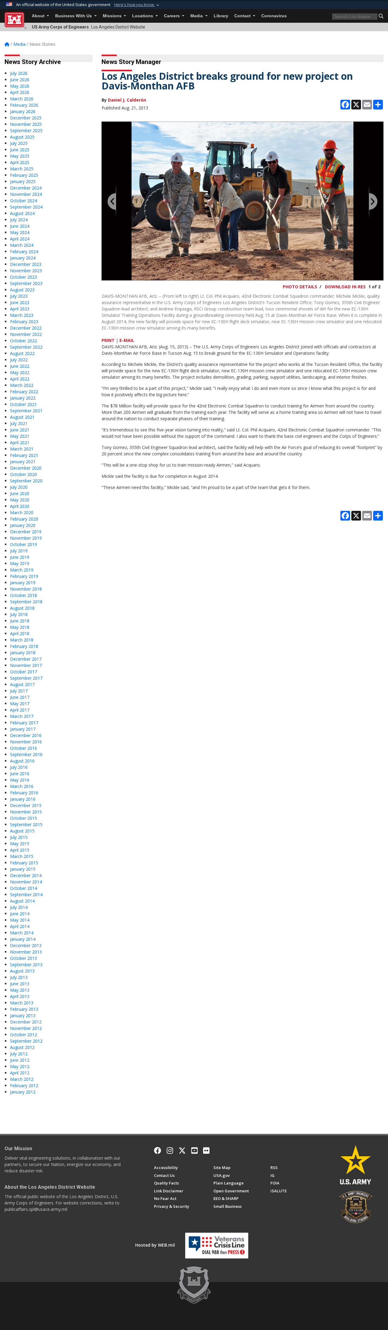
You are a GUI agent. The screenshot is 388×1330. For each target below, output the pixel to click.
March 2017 (21, 716)
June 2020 (19, 493)
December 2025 (26, 118)
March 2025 (21, 169)
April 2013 (19, 996)
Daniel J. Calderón (127, 100)
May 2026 (19, 86)
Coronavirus (274, 16)
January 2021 (22, 461)
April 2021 (19, 442)
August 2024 (22, 213)
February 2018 (24, 646)
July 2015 (19, 837)
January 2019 (22, 582)
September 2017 (26, 678)
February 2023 (24, 321)
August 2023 (22, 290)
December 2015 (26, 805)
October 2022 (23, 340)
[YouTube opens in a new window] (194, 1150)
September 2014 (26, 894)
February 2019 (24, 576)
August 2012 (22, 1047)
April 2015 (19, 850)
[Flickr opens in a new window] (206, 1150)
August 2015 (22, 831)
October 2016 (23, 748)
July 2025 (19, 143)
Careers (172, 16)
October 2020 (23, 474)
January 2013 (22, 1015)
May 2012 (19, 1066)
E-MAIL (126, 340)
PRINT (108, 340)
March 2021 (21, 449)
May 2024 (19, 232)
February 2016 (24, 793)
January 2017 (22, 729)
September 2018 (26, 602)
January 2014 (22, 939)
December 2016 (26, 735)
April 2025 (19, 162)
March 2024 (21, 245)
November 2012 (26, 1028)
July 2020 (19, 487)
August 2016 (22, 761)
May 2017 (19, 703)
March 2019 (21, 570)
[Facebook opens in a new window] (157, 1150)
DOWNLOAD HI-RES (345, 287)
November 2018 (26, 589)
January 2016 (22, 799)
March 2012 (21, 1079)
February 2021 (24, 455)
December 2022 (26, 328)
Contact (243, 16)
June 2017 (19, 697)
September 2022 (26, 347)
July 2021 (19, 423)
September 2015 (26, 824)
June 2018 (19, 621)
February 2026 (24, 105)
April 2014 (19, 926)
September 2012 (26, 1041)
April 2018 (19, 633)
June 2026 (19, 79)
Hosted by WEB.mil (155, 1245)
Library (221, 16)
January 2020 (22, 525)
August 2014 (22, 901)
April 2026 (19, 92)
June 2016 (19, 773)
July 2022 (19, 360)
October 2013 (23, 958)
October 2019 (23, 544)
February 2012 (24, 1085)
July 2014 (19, 907)
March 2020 (21, 512)
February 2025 (24, 175)
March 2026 (21, 99)
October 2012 (23, 1034)
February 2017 (24, 722)
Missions (113, 16)
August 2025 (22, 137)
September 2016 (26, 754)
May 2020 (19, 500)
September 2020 (26, 481)
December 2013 (26, 945)
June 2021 (19, 430)
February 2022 (24, 391)
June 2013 (19, 984)
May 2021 (19, 436)
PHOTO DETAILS (300, 287)
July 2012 (19, 1054)
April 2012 (19, 1073)
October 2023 (23, 277)
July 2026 (19, 73)
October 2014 (23, 888)
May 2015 (19, 843)
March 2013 (21, 1003)
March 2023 (21, 315)
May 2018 (19, 627)
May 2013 (19, 990)
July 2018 (19, 614)
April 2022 (19, 379)
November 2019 (26, 538)
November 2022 (26, 334)
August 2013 (22, 971)
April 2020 (19, 506)
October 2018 (23, 595)
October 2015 (23, 818)
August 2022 (22, 353)
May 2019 (19, 563)
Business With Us (74, 16)
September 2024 (26, 207)
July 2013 (19, 977)
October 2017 (23, 672)
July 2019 (19, 551)
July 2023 (19, 296)
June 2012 (19, 1060)
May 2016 (19, 780)
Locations (143, 16)
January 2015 (22, 869)
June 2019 (19, 557)
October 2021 (23, 404)
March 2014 (21, 933)
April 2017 (19, 710)
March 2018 (21, 640)
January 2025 (22, 181)
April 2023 (19, 309)
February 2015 (24, 863)
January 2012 (22, 1092)
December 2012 (26, 1022)
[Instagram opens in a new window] (170, 1150)
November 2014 (26, 882)
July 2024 (19, 220)
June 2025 (19, 149)
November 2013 (26, 952)
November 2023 (26, 270)
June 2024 (19, 226)
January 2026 (22, 111)
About (39, 16)
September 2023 (26, 283)
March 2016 (21, 786)
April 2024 (19, 239)
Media (197, 16)
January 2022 (22, 398)
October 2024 (23, 200)
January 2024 (22, 258)
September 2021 (26, 411)
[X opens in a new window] (182, 1150)
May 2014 (19, 920)
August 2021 (22, 417)
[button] (137, 5)
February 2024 (24, 251)
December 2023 (26, 264)
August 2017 (22, 684)
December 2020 (26, 468)
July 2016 (19, 767)
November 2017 (26, 665)
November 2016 (26, 742)
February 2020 (24, 519)
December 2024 (26, 188)
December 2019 (26, 531)
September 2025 (26, 130)
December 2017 (26, 659)
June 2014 (19, 913)
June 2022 (19, 366)
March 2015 (21, 856)
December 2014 (26, 875)
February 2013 (24, 1009)
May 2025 (19, 156)
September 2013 (26, 964)
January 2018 (22, 652)
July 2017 (19, 691)
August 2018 (22, 608)
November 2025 (26, 124)
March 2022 (21, 385)
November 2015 (26, 812)
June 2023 (19, 302)
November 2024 (26, 194)
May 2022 (19, 372)
